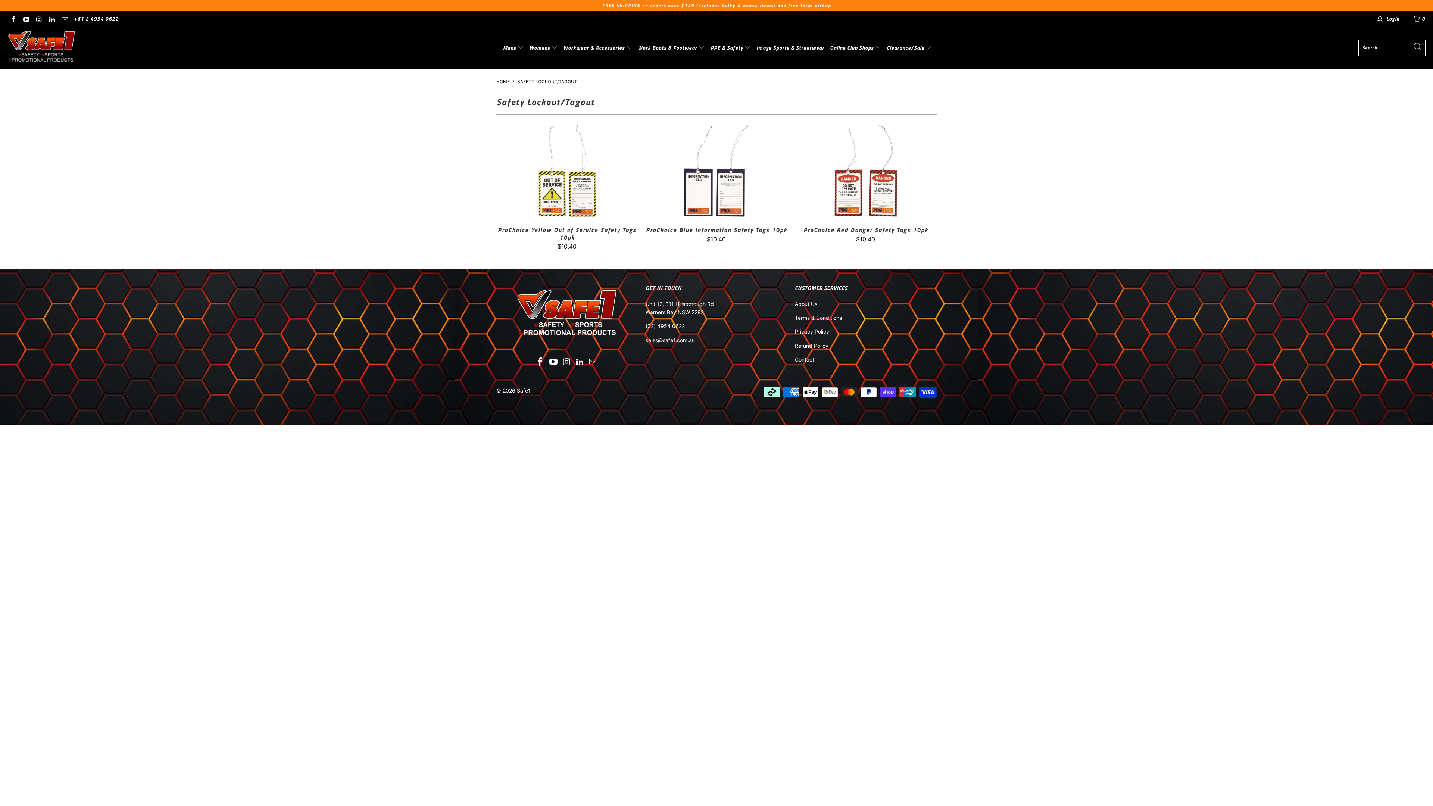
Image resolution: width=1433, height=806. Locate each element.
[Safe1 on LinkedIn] (52, 18)
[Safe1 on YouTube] (26, 18)
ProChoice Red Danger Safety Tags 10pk (866, 170)
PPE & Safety (728, 47)
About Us (806, 304)
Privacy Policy (812, 331)
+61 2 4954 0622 (96, 18)
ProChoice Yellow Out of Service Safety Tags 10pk (567, 170)
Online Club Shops (852, 47)
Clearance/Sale (906, 47)
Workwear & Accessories (594, 47)
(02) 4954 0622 (665, 326)
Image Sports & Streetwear (790, 47)
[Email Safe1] (64, 18)
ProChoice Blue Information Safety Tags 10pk (716, 170)
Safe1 (523, 390)
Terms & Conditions (818, 318)
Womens (540, 47)
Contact (804, 359)
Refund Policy (811, 346)
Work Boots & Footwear (668, 47)
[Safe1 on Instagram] (39, 18)
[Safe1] (42, 48)
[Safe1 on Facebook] (13, 18)
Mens (510, 47)
